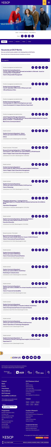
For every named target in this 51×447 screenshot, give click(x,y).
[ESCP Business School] (5, 2)
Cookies (47, 435)
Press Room (5, 388)
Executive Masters (5, 426)
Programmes (5, 410)
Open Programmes (5, 427)
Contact (4, 381)
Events (4, 386)
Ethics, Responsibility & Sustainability (33, 390)
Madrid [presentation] (18, 41)
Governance (28, 393)
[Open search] (44, 2)
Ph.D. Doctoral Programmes (7, 421)
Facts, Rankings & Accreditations (33, 395)
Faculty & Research (32, 410)
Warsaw (36, 404)
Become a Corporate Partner (32, 426)
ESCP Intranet (6, 393)
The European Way (30, 388)
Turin (32, 404)
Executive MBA (5, 424)
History (27, 383)
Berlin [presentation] (4, 41)
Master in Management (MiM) (8, 415)
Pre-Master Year (5, 414)
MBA (3, 419)
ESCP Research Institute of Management (34, 414)
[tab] (4, 41)
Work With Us (6, 391)
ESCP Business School (32, 381)
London (32, 402)
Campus (28, 399)
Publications (28, 417)
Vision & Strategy (29, 386)
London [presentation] (11, 41)
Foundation (39, 437)
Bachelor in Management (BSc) (8, 412)
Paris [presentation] (23, 41)
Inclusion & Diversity (30, 391)
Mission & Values (29, 385)
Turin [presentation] (29, 41)
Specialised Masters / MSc (7, 417)
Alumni (46, 437)
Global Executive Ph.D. (6, 422)
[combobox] (25, 60)
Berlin (27, 402)
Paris (27, 404)
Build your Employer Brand (31, 428)
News (3, 383)
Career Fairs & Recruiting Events (32, 430)
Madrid (37, 402)
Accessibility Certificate (9, 395)
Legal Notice (41, 435)
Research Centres (29, 421)
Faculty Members (29, 415)
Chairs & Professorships (31, 419)
